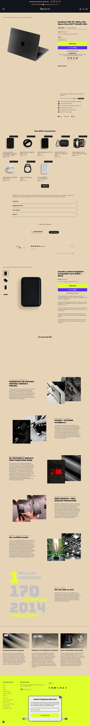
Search (4, 689)
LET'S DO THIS (45, 715)
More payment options (72, 51)
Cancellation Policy (7, 708)
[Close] (60, 697)
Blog (4, 687)
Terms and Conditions (8, 699)
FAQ (4, 685)
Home (4, 17)
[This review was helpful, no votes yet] (69, 253)
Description (15, 201)
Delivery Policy (6, 706)
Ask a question (16, 210)
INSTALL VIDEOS (7, 693)
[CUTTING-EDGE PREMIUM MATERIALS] (16, 640)
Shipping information (18, 205)
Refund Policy (6, 702)
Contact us (5, 697)
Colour (59, 37)
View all (45, 186)
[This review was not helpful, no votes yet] (72, 253)
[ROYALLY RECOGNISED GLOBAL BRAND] (73, 640)
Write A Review (54, 232)
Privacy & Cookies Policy (8, 704)
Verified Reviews (7, 691)
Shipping (66, 34)
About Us (5, 695)
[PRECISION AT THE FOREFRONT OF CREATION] (45, 640)
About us (15, 214)
